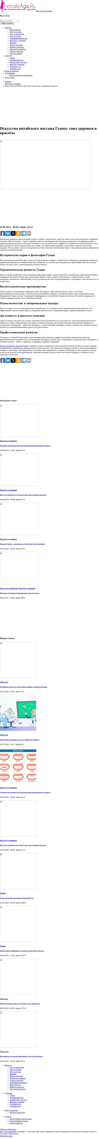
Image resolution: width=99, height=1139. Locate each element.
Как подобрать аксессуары (21, 1119)
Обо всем (4, 682)
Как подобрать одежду (19, 1121)
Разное (3, 893)
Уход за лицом (15, 32)
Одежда (8, 1117)
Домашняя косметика (18, 38)
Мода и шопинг (11, 1110)
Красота (8, 28)
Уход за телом (15, 36)
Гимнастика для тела (18, 62)
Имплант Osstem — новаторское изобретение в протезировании (22, 544)
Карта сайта (10, 77)
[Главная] (18, 11)
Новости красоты (17, 47)
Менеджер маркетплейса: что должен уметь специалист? (20, 1004)
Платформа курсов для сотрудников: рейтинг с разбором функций (23, 687)
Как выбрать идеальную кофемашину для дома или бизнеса (21, 1056)
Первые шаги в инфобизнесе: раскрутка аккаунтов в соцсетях (22, 951)
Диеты (12, 58)
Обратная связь (6, 1136)
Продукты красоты (17, 49)
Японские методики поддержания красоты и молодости (19, 593)
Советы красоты (16, 51)
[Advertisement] (49, 106)
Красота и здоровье (18, 41)
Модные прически (17, 1112)
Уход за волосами (17, 34)
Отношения (9, 73)
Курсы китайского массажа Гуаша (14, 346)
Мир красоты (15, 30)
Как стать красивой (44, 11)
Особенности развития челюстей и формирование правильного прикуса (25, 446)
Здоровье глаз (15, 67)
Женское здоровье (17, 64)
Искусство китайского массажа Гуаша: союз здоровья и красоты (23, 495)
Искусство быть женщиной (21, 75)
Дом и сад (4, 1052)
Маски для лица (16, 45)
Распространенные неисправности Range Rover (17, 898)
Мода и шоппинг (12, 71)
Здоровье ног (15, 69)
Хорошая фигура (16, 60)
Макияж (13, 43)
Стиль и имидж (16, 1123)
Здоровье (8, 1093)
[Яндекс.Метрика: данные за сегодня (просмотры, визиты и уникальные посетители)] (8, 1129)
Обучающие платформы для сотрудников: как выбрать (19, 740)
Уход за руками (16, 54)
